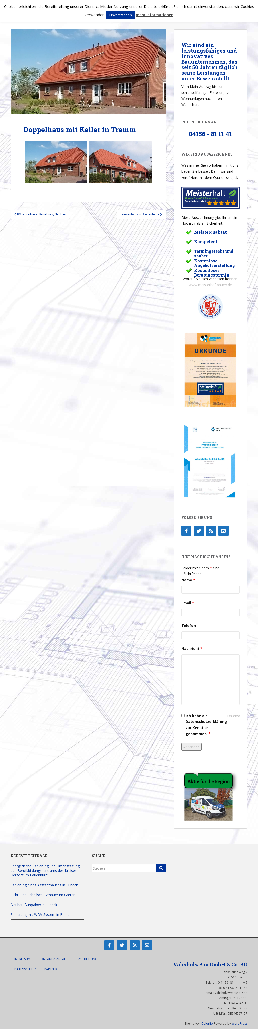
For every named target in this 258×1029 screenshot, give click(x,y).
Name (188, 580)
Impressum (22, 959)
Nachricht (191, 648)
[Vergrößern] (230, 338)
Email (187, 602)
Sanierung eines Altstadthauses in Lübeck (44, 885)
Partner (50, 969)
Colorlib (207, 1023)
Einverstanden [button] (120, 15)
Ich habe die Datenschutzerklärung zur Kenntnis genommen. (206, 724)
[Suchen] (161, 868)
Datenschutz (25, 969)
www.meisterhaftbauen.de (210, 284)
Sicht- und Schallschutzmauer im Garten (43, 894)
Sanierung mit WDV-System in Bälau (40, 914)
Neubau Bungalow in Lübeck (34, 904)
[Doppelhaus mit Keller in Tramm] (56, 162)
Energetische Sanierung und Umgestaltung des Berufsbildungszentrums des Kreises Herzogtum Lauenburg (45, 870)
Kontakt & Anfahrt (54, 959)
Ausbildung (88, 959)
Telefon (188, 625)
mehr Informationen (154, 14)
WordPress (239, 1023)
